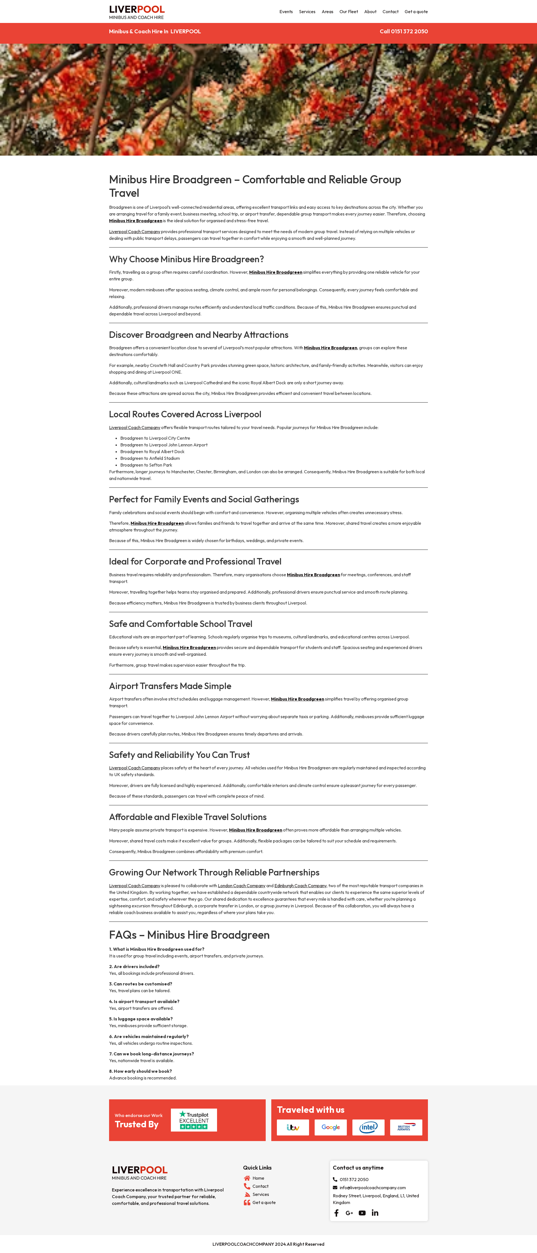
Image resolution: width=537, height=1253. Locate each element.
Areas (327, 11)
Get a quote (416, 11)
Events (286, 11)
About (370, 11)
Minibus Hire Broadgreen (135, 220)
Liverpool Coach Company (134, 231)
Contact (391, 11)
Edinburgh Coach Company (300, 885)
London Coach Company (241, 885)
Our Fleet (349, 11)
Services (307, 11)
